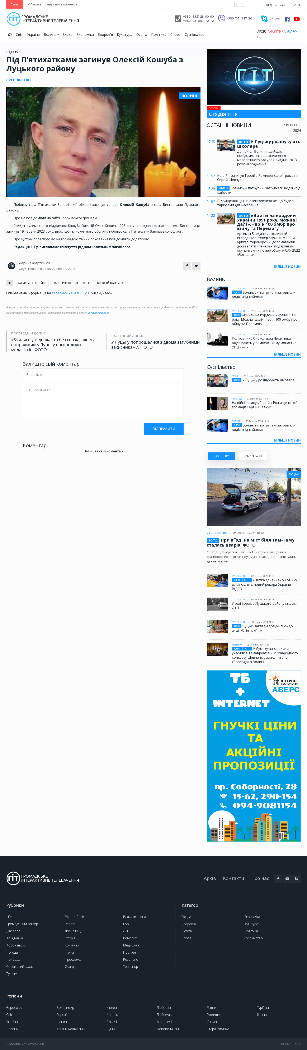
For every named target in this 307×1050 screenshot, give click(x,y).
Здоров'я (105, 34)
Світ (19, 34)
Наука (69, 952)
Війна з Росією (76, 916)
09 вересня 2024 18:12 (248, 532)
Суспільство (194, 34)
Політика (158, 34)
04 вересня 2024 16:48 (262, 599)
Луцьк (235, 376)
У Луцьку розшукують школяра (52, 4)
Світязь (212, 1021)
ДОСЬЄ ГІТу (221, 456)
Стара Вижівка (218, 1029)
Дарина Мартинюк (34, 263)
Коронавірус (16, 945)
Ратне (211, 1007)
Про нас (260, 878)
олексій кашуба (109, 283)
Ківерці (112, 1007)
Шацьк (262, 1014)
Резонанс (130, 959)
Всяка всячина (134, 916)
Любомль (164, 1014)
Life (9, 916)
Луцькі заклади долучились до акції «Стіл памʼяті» (262, 628)
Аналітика (276, 31)
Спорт (175, 34)
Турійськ (263, 1007)
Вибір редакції (253, 456)
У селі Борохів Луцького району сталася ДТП (264, 605)
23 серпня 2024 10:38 (258, 644)
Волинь (50, 34)
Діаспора (13, 931)
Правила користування (25, 1044)
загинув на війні (31, 283)
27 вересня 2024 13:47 (262, 334)
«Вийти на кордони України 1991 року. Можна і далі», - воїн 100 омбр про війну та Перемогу (267, 221)
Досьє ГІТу (73, 931)
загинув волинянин (71, 283)
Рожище (237, 399)
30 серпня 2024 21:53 (262, 622)
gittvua (275, 18)
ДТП (126, 931)
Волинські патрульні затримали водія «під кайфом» (258, 190)
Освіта (141, 34)
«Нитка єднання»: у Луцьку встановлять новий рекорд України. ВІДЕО (264, 584)
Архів (261, 31)
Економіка (85, 34)
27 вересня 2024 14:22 (262, 311)
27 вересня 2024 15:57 (258, 399)
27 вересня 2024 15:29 (262, 288)
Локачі (112, 1021)
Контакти (233, 878)
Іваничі (61, 1021)
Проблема (73, 959)
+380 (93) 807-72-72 (198, 20)
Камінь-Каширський (71, 1029)
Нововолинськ (168, 1029)
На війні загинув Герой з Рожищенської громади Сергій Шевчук (257, 177)
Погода (12, 952)
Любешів (164, 1007)
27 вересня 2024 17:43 (255, 376)
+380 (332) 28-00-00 (198, 16)
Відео (292, 31)
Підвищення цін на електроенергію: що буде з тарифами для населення (255, 203)
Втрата (70, 924)
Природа (13, 959)
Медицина (131, 945)
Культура (124, 34)
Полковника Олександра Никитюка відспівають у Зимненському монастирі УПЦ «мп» (264, 343)
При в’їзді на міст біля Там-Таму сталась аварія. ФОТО (250, 542)
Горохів (62, 1014)
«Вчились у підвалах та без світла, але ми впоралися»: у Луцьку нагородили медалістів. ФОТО (53, 344)
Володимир (65, 1007)
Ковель (112, 1014)
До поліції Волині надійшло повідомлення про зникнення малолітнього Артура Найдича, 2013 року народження (267, 157)
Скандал (71, 966)
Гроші (127, 924)
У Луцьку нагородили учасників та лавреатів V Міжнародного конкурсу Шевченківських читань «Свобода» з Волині (265, 655)
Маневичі (164, 1021)
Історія (70, 938)
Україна (33, 34)
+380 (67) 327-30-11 (241, 18)
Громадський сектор (22, 924)
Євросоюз (14, 1007)
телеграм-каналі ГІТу (69, 293)
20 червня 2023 (63, 268)
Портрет (129, 952)
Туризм (11, 973)
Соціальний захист (20, 966)
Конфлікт (130, 938)
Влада (67, 34)
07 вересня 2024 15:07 (262, 576)
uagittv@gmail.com (98, 313)
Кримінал (72, 945)
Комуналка (14, 938)
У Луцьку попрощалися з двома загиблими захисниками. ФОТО (155, 345)
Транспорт (131, 966)
